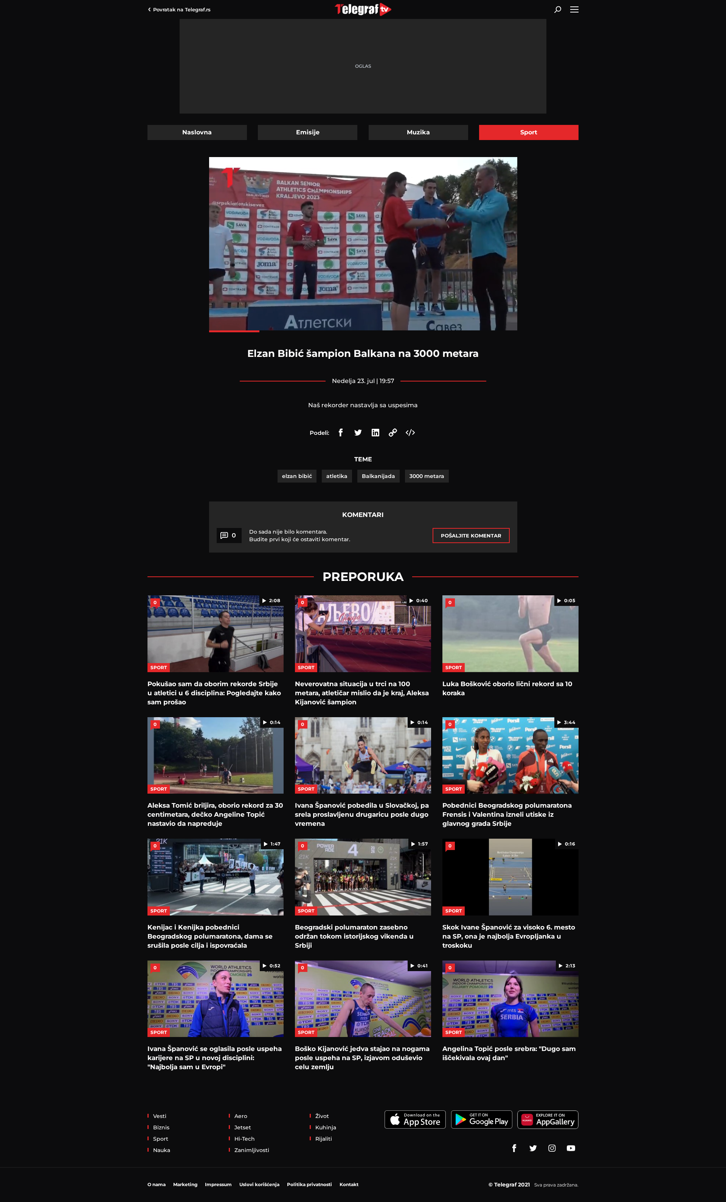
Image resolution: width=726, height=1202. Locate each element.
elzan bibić (297, 476)
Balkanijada (378, 476)
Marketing (185, 1184)
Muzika (418, 132)
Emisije (308, 132)
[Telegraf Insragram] (552, 1148)
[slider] (363, 331)
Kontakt (349, 1184)
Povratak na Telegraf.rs (182, 9)
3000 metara (427, 476)
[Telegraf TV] (571, 1148)
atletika (336, 476)
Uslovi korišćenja (259, 1184)
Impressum (218, 1184)
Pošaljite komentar (471, 535)
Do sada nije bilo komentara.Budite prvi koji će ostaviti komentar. (299, 535)
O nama (156, 1184)
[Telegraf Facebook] (514, 1148)
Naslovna (197, 132)
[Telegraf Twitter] (533, 1148)
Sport (528, 132)
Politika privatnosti (309, 1184)
